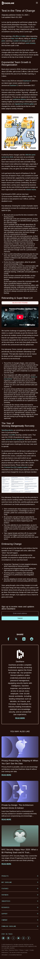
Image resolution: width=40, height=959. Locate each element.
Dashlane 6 (27, 81)
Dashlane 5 (14, 85)
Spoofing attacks (7, 430)
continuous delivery (19, 99)
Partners (5, 895)
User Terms (5, 950)
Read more (20, 718)
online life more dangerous (15, 439)
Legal (26, 950)
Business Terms (13, 950)
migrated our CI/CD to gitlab (24, 104)
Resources (5, 907)
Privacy (21, 950)
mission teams (31, 189)
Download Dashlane (9, 926)
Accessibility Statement (15, 955)
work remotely (30, 43)
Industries (6, 901)
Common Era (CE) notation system (16, 467)
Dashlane (20, 687)
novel (11, 435)
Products (5, 876)
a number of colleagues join (21, 41)
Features (5, 888)
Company (4, 920)
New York (14, 38)
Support (5, 914)
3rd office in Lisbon (19, 36)
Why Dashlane (7, 882)
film (14, 435)
